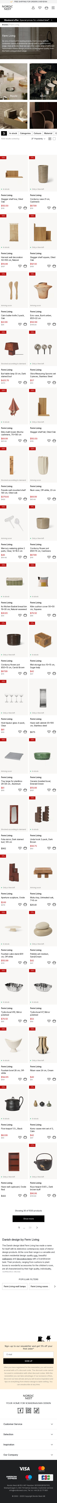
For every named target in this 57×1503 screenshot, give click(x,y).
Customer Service (12, 1424)
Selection (8, 1434)
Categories (25, 133)
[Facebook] (20, 1410)
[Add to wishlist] (20, 208)
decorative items (24, 1259)
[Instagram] (28, 1410)
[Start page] (7, 8)
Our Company (10, 1454)
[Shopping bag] (46, 7)
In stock (13, 133)
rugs (35, 1255)
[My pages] (33, 7)
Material (48, 133)
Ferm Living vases (39, 1286)
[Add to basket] (25, 207)
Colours (37, 133)
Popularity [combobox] (38, 139)
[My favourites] (40, 7)
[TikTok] (37, 1410)
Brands (5, 25)
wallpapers (7, 1259)
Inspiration (8, 1444)
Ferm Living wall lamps (15, 1286)
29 (30, 1227)
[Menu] (53, 7)
